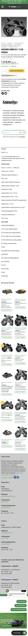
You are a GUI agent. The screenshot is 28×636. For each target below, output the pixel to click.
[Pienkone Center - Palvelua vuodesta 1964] (14, 6)
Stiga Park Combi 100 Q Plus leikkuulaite (7, 440)
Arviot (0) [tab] (4, 152)
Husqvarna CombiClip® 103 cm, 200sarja (7, 328)
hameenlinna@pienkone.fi (8, 496)
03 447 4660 (4, 538)
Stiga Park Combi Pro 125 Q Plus (6, 300)
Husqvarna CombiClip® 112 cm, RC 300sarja (7, 356)
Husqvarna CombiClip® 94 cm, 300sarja (20, 383)
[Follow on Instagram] (17, 477)
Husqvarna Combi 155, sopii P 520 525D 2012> (7, 413)
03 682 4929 (4, 502)
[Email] (5, 93)
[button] (2, 6)
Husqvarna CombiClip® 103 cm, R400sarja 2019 (21, 413)
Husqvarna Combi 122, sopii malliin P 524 (20, 356)
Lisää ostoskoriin (16, 71)
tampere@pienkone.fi (7, 533)
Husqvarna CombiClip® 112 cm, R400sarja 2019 (21, 328)
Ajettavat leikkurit (6, 44)
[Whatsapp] (2, 93)
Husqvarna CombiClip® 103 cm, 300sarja (20, 440)
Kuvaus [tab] (3, 149)
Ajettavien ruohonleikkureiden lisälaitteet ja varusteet (11, 46)
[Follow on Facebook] (15, 477)
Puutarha (10, 43)
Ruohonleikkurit (19, 43)
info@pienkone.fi (5, 507)
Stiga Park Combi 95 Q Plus (6, 383)
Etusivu (3, 43)
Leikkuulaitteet (13, 47)
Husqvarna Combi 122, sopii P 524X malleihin (20, 300)
